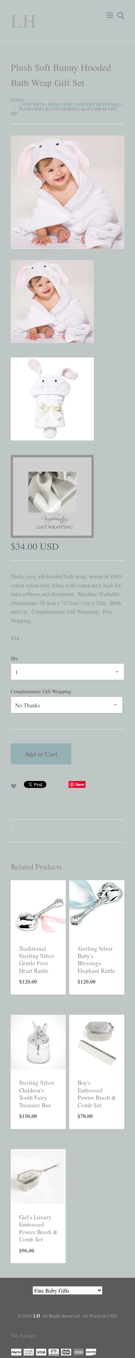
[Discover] (91, 1351)
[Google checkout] (28, 1351)
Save (79, 784)
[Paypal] (16, 1351)
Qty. (15, 658)
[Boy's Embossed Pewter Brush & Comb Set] (96, 1041)
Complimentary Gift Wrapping (41, 691)
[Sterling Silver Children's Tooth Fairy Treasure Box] (38, 1041)
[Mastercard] (53, 1351)
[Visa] (41, 1351)
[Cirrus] (66, 1351)
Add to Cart (41, 754)
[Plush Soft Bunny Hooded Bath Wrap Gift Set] (67, 191)
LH (23, 20)
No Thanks (27, 705)
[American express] (78, 1351)
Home (17, 100)
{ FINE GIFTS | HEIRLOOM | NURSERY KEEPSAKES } (71, 104)
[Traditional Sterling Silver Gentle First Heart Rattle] (38, 906)
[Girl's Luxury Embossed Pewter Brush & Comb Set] (38, 1175)
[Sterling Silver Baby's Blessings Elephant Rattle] (96, 906)
